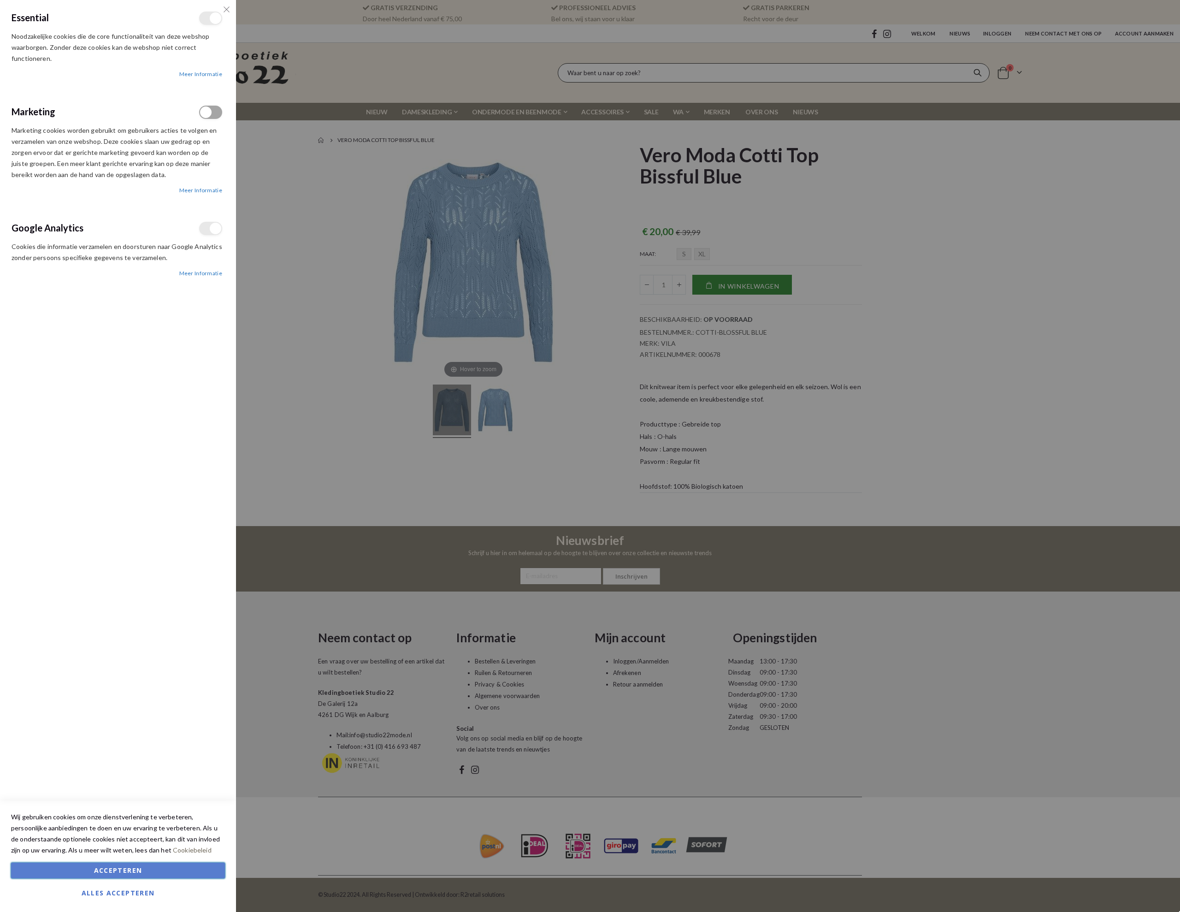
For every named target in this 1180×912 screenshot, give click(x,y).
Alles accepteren (118, 892)
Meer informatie (201, 74)
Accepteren (118, 870)
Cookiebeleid (192, 850)
